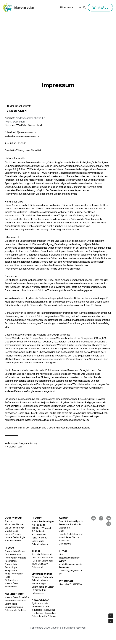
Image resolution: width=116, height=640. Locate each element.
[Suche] (84, 7)
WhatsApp (100, 7)
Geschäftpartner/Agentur (71, 521)
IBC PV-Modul (38, 531)
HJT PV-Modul (39, 534)
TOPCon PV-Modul (41, 528)
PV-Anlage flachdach (42, 577)
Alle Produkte (38, 525)
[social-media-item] (101, 518)
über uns (9, 521)
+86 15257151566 (72, 584)
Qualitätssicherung (14, 607)
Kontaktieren (65, 537)
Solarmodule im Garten (43, 586)
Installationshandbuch (15, 600)
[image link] (7, 7)
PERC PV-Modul (40, 537)
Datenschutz (65, 543)
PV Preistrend (11, 580)
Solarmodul (37, 567)
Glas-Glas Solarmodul (42, 557)
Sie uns (75, 537)
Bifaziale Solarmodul (42, 554)
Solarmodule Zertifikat (16, 610)
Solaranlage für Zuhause (44, 616)
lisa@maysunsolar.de (69, 557)
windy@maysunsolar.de (70, 564)
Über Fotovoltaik (13, 554)
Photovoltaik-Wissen (15, 551)
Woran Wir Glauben (14, 524)
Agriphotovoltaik (40, 603)
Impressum (64, 540)
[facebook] (93, 518)
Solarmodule (11, 603)
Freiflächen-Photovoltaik (44, 613)
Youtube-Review (13, 540)
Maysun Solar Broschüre (17, 597)
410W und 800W (40, 564)
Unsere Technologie (15, 537)
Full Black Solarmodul (42, 560)
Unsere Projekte (13, 534)
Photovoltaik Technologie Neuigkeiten (11, 567)
